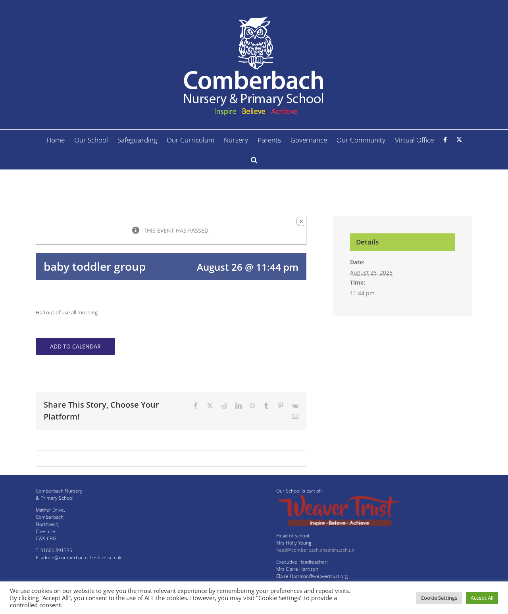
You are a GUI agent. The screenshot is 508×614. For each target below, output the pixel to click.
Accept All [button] (482, 597)
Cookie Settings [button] (439, 597)
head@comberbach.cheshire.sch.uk (315, 550)
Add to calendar (75, 346)
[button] (254, 159)
